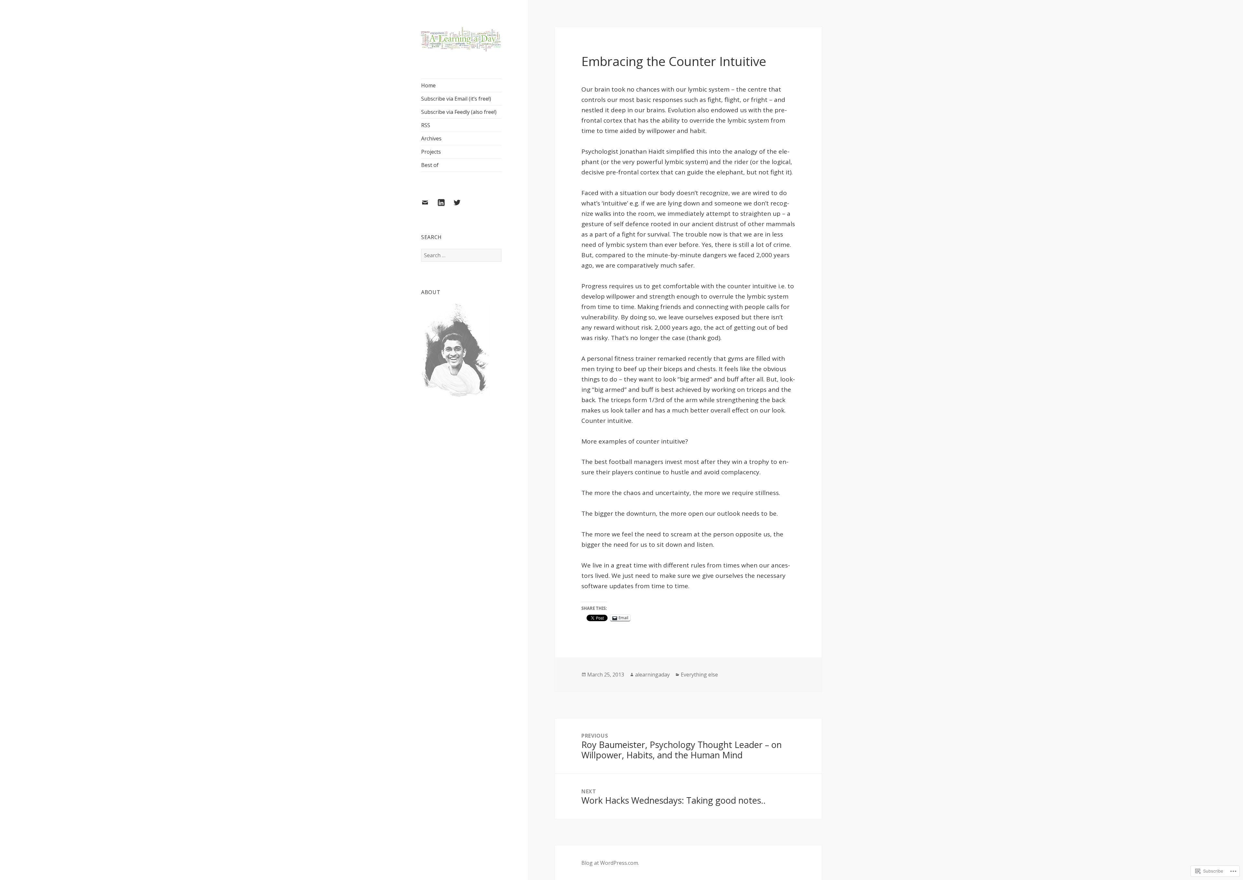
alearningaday (652, 674)
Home (428, 85)
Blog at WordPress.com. (610, 862)
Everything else (699, 674)
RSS (425, 125)
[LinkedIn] (445, 206)
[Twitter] (461, 206)
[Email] (429, 206)
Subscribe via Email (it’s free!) (456, 98)
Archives (431, 138)
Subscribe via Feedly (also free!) (459, 112)
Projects (431, 151)
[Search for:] (461, 255)
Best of (430, 165)
